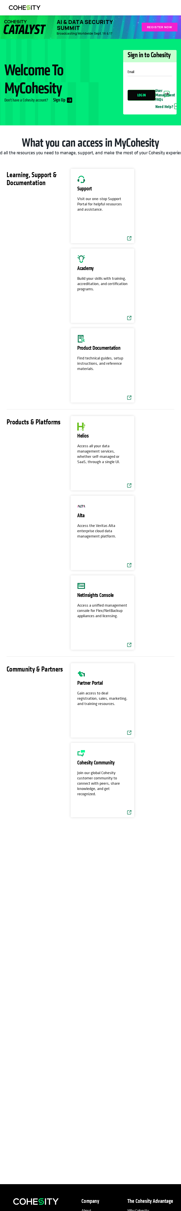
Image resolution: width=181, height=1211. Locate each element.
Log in (141, 95)
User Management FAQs (165, 95)
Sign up (59, 100)
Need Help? (164, 107)
